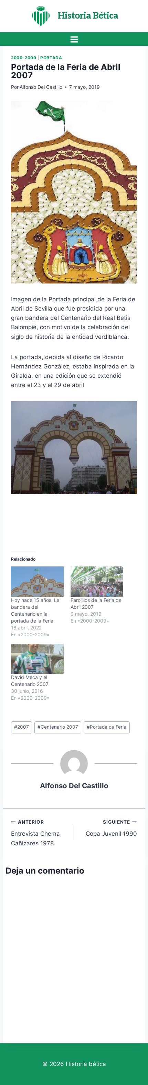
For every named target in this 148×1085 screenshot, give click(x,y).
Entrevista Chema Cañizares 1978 (35, 833)
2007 (21, 727)
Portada (51, 57)
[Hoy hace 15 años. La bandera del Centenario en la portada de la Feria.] (37, 581)
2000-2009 (23, 57)
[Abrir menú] (74, 39)
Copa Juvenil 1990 (111, 828)
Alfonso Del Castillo (41, 87)
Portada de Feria (106, 727)
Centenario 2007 (58, 727)
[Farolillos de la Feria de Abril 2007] (97, 581)
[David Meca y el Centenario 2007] (37, 659)
